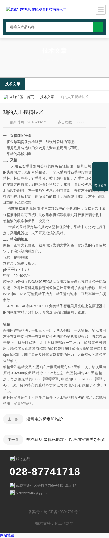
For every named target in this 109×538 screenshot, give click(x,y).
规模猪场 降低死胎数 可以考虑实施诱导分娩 (65, 439)
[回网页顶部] (100, 167)
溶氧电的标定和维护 (44, 419)
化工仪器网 (64, 523)
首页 (30, 97)
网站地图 (7, 535)
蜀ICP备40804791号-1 (62, 512)
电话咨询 (100, 185)
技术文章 (12, 84)
